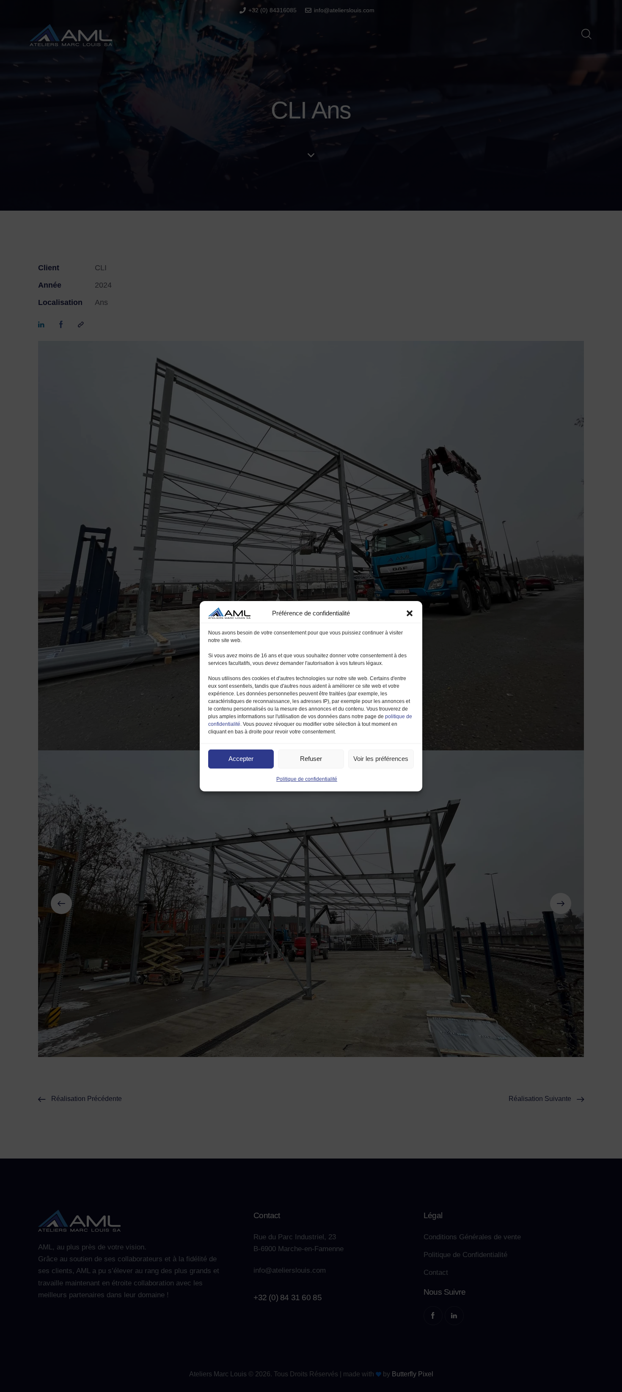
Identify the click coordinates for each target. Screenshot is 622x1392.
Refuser (311, 758)
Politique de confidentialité (306, 779)
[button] (409, 613)
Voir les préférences (380, 758)
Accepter (240, 758)
